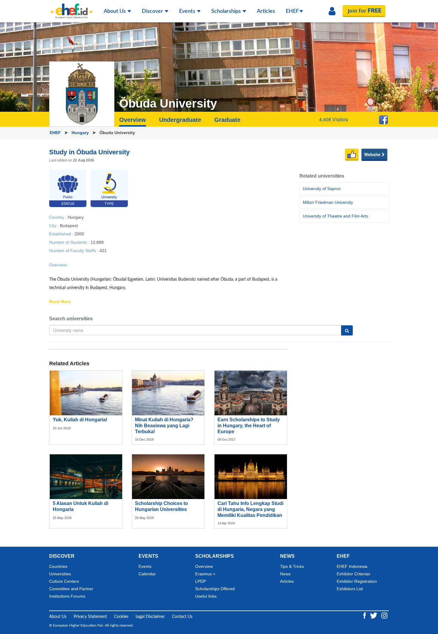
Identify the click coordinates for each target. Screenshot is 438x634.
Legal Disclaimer (150, 617)
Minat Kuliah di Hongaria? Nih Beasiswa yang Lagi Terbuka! (164, 425)
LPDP (200, 581)
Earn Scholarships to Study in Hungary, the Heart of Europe (249, 425)
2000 (79, 233)
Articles (266, 11)
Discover (153, 11)
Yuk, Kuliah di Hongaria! (80, 419)
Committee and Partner (71, 588)
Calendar (147, 573)
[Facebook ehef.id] (365, 615)
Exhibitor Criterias (353, 573)
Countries (58, 566)
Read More (60, 302)
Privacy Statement (90, 617)
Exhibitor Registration (357, 581)
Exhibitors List (350, 588)
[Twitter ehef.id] (374, 615)
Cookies (121, 617)
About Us (115, 11)
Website (373, 154)
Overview (204, 566)
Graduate (227, 119)
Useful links (206, 596)
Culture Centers (64, 581)
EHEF (292, 11)
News (285, 573)
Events (187, 11)
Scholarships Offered (215, 588)
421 (103, 250)
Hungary (81, 132)
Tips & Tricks (292, 566)
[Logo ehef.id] (71, 7)
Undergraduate (180, 119)
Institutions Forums (67, 596)
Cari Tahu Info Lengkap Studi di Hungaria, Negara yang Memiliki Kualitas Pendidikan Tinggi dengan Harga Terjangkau (250, 515)
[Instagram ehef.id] (384, 615)
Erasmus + (205, 573)
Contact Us (182, 617)
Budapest (69, 225)
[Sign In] (332, 11)
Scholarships (226, 11)
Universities (60, 573)
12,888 (97, 242)
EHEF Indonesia (352, 566)
